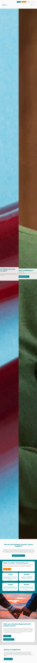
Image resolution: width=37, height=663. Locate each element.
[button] (34, 4)
